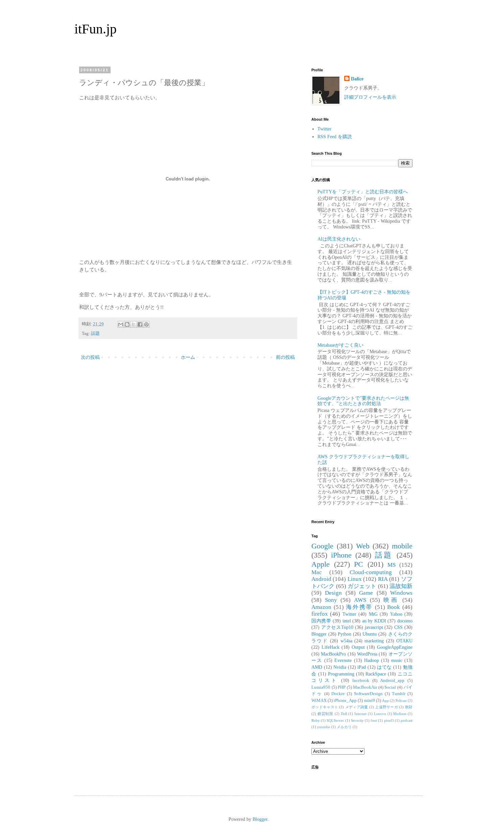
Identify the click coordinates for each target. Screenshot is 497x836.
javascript (374, 627)
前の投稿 (285, 357)
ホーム (188, 357)
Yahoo (396, 614)
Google (322, 546)
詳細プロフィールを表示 (370, 97)
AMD (316, 667)
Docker (338, 693)
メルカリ (344, 727)
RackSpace (375, 674)
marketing (374, 640)
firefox (319, 614)
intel (346, 620)
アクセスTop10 (337, 627)
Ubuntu (369, 634)
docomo (404, 620)
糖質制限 (325, 714)
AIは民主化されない (338, 239)
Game (366, 593)
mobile (402, 546)
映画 (391, 600)
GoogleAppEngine (394, 647)
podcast (406, 720)
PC (358, 564)
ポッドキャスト (324, 707)
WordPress (367, 654)
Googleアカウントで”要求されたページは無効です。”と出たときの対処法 (363, 401)
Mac (316, 572)
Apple (320, 564)
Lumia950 (320, 687)
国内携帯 (321, 620)
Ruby (315, 720)
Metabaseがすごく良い (340, 345)
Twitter (324, 128)
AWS (360, 600)
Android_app (392, 680)
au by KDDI (374, 620)
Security (357, 720)
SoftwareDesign (368, 693)
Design (333, 593)
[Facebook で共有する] (140, 324)
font (374, 720)
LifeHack (330, 647)
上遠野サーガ (386, 707)
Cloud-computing (371, 572)
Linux (355, 579)
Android (321, 579)
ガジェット (362, 586)
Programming (341, 674)
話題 (95, 333)
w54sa (346, 640)
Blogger (319, 634)
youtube (323, 727)
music (396, 660)
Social (390, 687)
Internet (360, 714)
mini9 (369, 700)
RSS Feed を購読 (334, 136)
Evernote (343, 660)
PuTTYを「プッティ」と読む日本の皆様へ (362, 191)
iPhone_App (345, 700)
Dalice (357, 78)
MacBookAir (365, 687)
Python (344, 634)
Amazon (321, 607)
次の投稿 (90, 357)
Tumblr (398, 693)
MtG (373, 614)
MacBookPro (333, 654)
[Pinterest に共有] (146, 324)
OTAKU (404, 640)
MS (391, 565)
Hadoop (371, 660)
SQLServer (335, 720)
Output (358, 647)
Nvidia (339, 667)
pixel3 (389, 720)
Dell (344, 714)
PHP (342, 687)
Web (363, 546)
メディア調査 (356, 707)
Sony (331, 600)
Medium (399, 714)
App (385, 700)
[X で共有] (133, 324)
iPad (361, 667)
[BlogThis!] (127, 324)
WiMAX (319, 700)
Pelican (401, 700)
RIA (383, 579)
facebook (360, 680)
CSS (398, 627)
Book (393, 607)
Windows (401, 593)
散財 (408, 707)
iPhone (341, 555)
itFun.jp (95, 28)
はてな (384, 667)
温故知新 (400, 586)
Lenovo (380, 714)
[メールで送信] (120, 324)
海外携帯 (359, 607)
